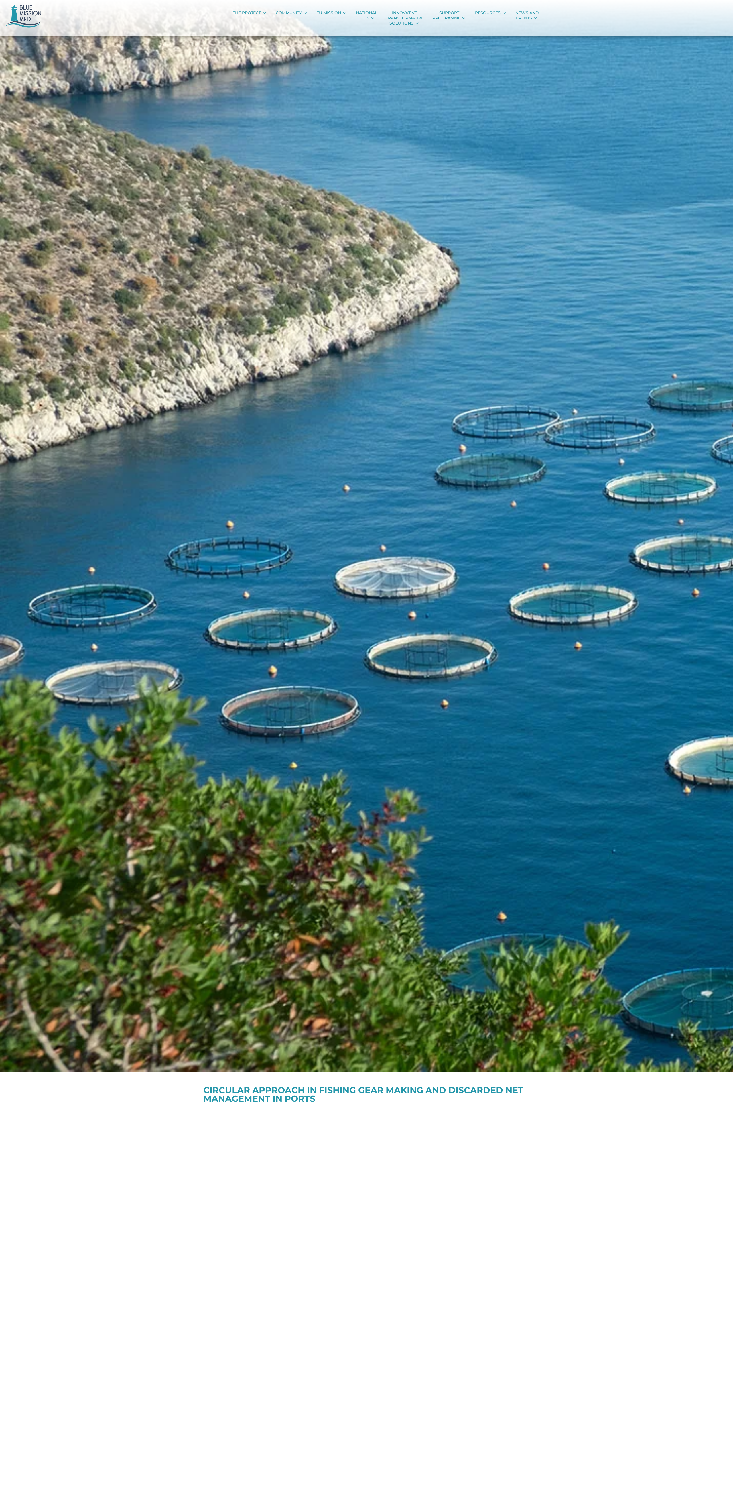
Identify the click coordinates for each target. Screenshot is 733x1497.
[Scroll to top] (720, 1486)
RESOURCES (488, 12)
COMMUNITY (289, 12)
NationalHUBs (366, 15)
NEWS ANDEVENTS (527, 15)
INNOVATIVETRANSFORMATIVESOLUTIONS (405, 18)
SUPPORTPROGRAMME (446, 15)
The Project (247, 12)
